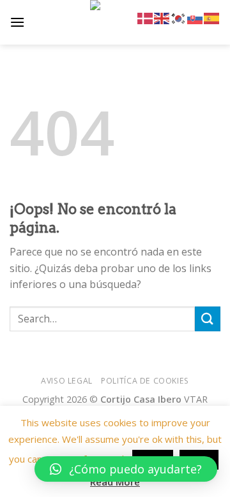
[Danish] (145, 17)
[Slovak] (195, 17)
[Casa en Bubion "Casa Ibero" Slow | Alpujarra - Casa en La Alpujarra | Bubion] (115, 22)
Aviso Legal (67, 380)
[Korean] (179, 17)
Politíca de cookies (145, 380)
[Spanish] (212, 17)
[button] (125, 469)
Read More (115, 481)
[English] (162, 17)
